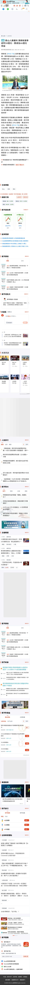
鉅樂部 (20, 976)
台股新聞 (9, 36)
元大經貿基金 (4, 742)
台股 (4, 36)
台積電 (7, 825)
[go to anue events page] (23, 6)
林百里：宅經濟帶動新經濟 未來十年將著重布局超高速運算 (12, 344)
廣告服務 (7, 980)
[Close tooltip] (25, 12)
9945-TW (10, 54)
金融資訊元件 (15, 980)
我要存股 (25, 197)
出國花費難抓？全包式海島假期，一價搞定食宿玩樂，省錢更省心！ (25, 363)
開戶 (27, 727)
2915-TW (15, 125)
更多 (27, 444)
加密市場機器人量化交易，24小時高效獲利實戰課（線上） (18, 281)
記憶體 (7, 820)
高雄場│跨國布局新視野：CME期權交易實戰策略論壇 (17, 288)
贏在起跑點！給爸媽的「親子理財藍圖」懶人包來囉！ (15, 194)
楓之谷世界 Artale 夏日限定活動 (14, 363)
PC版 (4, 976)
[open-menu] (1, 5)
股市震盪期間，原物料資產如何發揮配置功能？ (4, 363)
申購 (27, 736)
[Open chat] (27, 9)
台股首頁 (19, 197)
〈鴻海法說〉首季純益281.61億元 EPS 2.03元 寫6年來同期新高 (12, 335)
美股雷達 (9, 559)
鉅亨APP (9, 976)
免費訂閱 (25, 956)
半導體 (7, 829)
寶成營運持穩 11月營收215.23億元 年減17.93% (15, 246)
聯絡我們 (22, 980)
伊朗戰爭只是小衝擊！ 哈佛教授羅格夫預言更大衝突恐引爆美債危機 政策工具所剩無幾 (14, 382)
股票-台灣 (8, 738)
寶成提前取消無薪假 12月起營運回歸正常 (13, 238)
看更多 (26, 256)
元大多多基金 (4, 749)
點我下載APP (20, 165)
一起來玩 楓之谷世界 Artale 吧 (25, 382)
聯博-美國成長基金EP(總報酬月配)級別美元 (12, 726)
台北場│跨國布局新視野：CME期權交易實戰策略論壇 (17, 274)
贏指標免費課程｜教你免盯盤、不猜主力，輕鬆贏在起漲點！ (17, 267)
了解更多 (25, 209)
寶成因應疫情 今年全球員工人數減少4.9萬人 (14, 243)
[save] (21, 9)
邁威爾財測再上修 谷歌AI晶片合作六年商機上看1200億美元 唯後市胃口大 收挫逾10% (4, 382)
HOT (8, 265)
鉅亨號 (15, 976)
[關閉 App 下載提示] (1, 2)
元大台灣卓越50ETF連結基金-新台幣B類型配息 (12, 735)
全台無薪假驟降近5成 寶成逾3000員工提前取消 (15, 241)
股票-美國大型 (9, 730)
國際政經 (9, 536)
